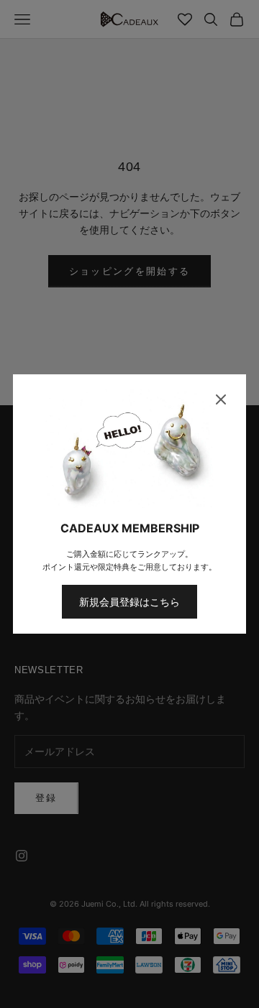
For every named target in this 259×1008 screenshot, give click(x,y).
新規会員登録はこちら (129, 602)
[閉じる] (220, 399)
